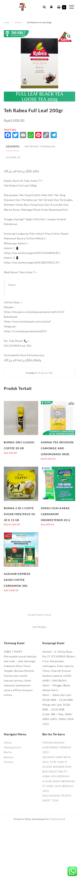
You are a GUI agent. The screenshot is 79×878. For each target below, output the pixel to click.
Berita (8, 752)
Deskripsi (13, 146)
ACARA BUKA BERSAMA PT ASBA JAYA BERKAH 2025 (58, 786)
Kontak (8, 761)
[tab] (13, 147)
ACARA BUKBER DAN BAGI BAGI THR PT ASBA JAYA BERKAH (57, 771)
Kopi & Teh (46, 372)
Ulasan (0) (13, 157)
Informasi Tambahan (40, 146)
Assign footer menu (39, 614)
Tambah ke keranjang (17, 455)
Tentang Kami (12, 747)
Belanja (8, 757)
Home (12, 284)
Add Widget (39, 626)
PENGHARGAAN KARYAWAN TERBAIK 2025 (56, 747)
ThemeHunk (57, 819)
